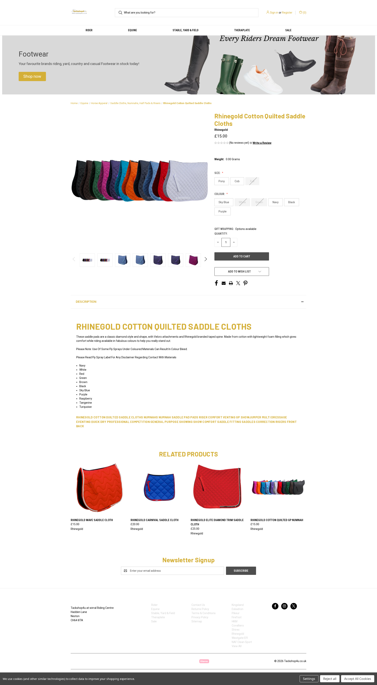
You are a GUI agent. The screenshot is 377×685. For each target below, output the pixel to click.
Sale (288, 30)
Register (287, 12)
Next (205, 260)
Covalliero (238, 625)
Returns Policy (200, 609)
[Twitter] (238, 283)
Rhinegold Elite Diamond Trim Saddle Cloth (217, 522)
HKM (234, 621)
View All (237, 646)
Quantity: (221, 233)
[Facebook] (216, 283)
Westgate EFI (240, 637)
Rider (89, 30)
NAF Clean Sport (242, 642)
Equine (132, 30)
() (304, 12)
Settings (309, 679)
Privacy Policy (199, 617)
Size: (217, 173)
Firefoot (237, 617)
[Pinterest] (245, 283)
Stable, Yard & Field (186, 30)
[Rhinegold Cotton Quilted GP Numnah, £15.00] (278, 488)
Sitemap (196, 621)
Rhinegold (238, 633)
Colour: (219, 194)
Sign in (274, 12)
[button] (32, 76)
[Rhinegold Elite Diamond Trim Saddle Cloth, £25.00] (218, 488)
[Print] (231, 283)
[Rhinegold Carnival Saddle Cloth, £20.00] (158, 488)
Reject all (329, 679)
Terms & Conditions (203, 613)
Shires (236, 629)
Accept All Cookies (357, 679)
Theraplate (242, 30)
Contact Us (198, 604)
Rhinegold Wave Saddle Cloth (92, 520)
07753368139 (83, 628)
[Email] (224, 283)
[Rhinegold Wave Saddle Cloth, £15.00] (98, 488)
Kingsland (238, 604)
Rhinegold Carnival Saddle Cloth (154, 520)
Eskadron (237, 609)
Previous (74, 260)
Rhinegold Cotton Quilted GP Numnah (277, 520)
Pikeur (236, 613)
